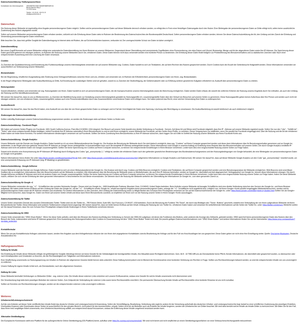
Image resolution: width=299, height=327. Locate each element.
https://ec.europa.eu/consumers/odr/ (127, 321)
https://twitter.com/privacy (273, 205)
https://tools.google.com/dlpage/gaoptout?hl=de (58, 158)
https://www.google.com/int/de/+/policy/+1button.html (252, 191)
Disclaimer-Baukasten (280, 234)
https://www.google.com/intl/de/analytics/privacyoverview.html (112, 158)
